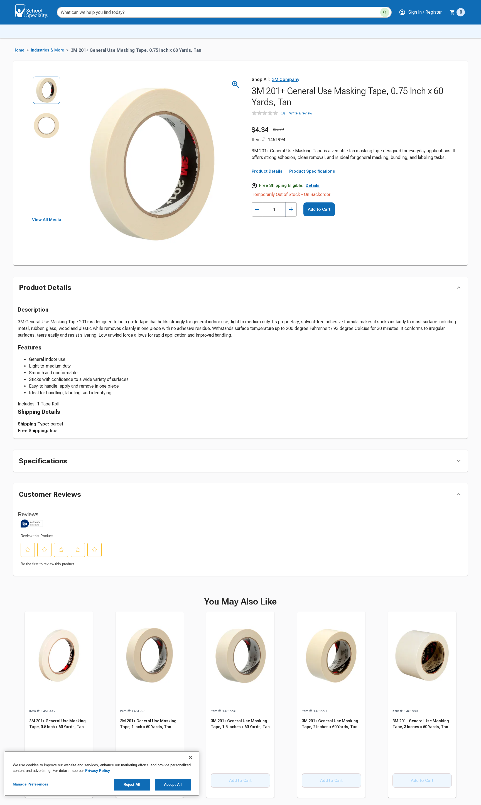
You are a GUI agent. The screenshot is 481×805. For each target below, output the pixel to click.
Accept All (173, 784)
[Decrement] (257, 209)
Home (18, 50)
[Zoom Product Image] (235, 84)
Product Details (267, 171)
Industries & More (47, 50)
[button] (420, 12)
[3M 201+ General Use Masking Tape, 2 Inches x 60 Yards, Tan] (331, 660)
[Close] (190, 757)
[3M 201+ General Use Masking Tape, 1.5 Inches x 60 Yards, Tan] (240, 660)
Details (313, 185)
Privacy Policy (97, 771)
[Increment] (291, 209)
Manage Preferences (30, 784)
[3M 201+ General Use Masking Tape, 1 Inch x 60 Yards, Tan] (149, 660)
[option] (46, 94)
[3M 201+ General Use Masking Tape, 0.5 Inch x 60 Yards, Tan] (59, 660)
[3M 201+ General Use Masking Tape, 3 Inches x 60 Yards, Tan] (422, 660)
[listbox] (46, 146)
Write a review (300, 113)
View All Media (46, 219)
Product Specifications (312, 171)
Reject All (132, 784)
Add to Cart (319, 209)
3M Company (285, 79)
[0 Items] (452, 12)
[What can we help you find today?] (384, 12)
